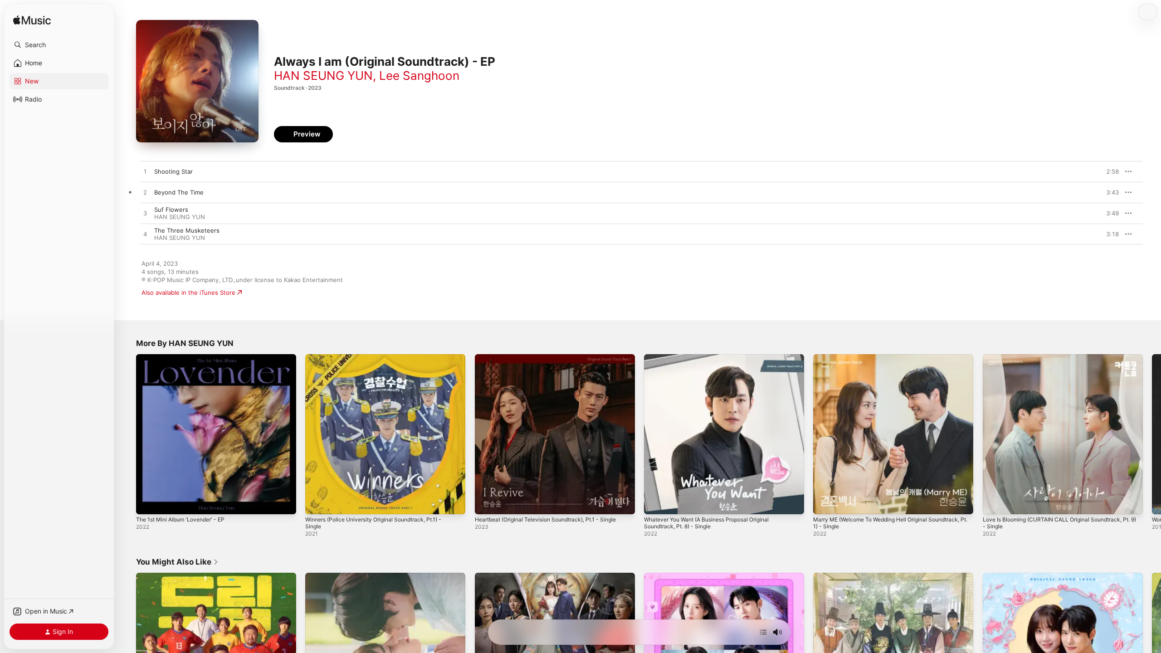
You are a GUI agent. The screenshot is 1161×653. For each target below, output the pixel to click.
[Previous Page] (127, 434)
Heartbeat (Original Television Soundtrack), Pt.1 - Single (553, 357)
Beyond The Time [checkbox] (179, 192)
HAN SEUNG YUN (323, 75)
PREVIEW (1109, 171)
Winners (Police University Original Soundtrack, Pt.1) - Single (381, 361)
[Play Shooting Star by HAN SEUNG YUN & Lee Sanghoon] (145, 172)
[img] (32, 20)
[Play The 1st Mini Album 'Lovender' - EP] (147, 503)
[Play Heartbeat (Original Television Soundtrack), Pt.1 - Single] (486, 503)
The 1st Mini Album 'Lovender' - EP (185, 357)
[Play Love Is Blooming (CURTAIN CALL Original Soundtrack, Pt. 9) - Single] (994, 503)
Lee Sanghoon (419, 75)
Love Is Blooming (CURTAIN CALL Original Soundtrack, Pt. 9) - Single (1059, 361)
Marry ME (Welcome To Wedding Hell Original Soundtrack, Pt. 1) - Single (877, 361)
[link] (177, 562)
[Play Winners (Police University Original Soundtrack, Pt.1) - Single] (316, 503)
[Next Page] (1152, 434)
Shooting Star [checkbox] (173, 171)
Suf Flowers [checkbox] (171, 209)
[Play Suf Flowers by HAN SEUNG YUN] (145, 214)
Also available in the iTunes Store (188, 292)
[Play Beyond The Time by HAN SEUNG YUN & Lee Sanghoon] (145, 193)
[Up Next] (763, 632)
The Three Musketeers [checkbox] (187, 230)
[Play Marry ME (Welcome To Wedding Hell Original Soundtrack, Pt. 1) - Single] (824, 503)
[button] (59, 45)
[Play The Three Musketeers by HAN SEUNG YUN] (145, 234)
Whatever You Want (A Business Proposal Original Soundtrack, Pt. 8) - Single (714, 361)
